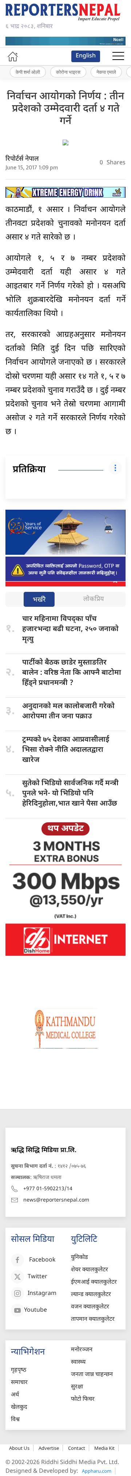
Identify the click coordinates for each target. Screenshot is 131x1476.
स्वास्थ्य (78, 1362)
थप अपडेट (65, 829)
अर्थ (15, 1395)
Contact (76, 1448)
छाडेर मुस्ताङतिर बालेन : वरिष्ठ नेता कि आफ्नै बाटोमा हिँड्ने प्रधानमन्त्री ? (71, 673)
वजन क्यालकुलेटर (90, 1307)
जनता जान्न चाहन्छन (92, 1375)
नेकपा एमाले (106, 72)
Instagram (42, 1293)
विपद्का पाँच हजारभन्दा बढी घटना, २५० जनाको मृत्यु (70, 629)
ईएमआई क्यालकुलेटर (94, 1282)
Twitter (37, 1277)
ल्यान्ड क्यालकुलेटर (91, 1295)
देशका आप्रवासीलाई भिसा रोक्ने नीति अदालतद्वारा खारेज (65, 750)
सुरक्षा (77, 1387)
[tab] (39, 600)
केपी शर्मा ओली (28, 72)
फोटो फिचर (83, 1399)
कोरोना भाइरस (68, 72)
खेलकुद (19, 1407)
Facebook (42, 1260)
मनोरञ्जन (81, 1350)
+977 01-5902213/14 (47, 1189)
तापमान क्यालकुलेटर (93, 1319)
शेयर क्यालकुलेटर (89, 1270)
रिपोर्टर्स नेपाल (22, 159)
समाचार (19, 1383)
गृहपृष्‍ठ (18, 1370)
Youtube (35, 1310)
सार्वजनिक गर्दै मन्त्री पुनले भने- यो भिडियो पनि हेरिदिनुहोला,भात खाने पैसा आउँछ (70, 794)
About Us (19, 1448)
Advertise (49, 1448)
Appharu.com (96, 1471)
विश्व (15, 1420)
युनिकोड (79, 1258)
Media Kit (104, 1448)
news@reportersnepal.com (56, 1200)
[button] (118, 56)
